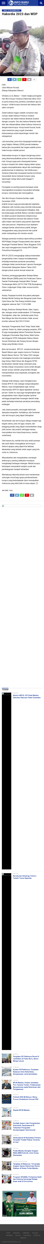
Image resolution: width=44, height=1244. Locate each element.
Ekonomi (9, 1235)
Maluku (35, 1233)
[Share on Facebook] (9, 79)
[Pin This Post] (24, 79)
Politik (18, 1235)
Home (8, 1233)
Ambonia (26, 1233)
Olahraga (27, 1235)
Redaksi (23, 1238)
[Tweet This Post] (14, 79)
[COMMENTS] (34, 79)
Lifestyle (37, 1235)
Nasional (16, 1233)
